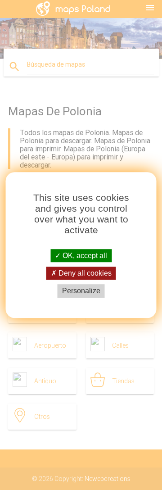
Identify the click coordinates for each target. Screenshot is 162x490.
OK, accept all (84, 255)
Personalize (81, 291)
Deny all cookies (84, 273)
